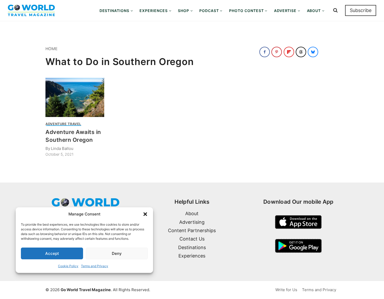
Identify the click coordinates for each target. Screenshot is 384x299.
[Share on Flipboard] (289, 52)
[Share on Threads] (301, 52)
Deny (117, 253)
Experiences (191, 256)
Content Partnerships (192, 230)
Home (51, 48)
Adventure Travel (63, 124)
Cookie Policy (68, 266)
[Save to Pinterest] (276, 52)
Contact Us (192, 239)
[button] (145, 214)
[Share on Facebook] (264, 52)
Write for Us (286, 289)
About (192, 213)
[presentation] (74, 97)
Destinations (192, 247)
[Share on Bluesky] (313, 52)
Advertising (192, 222)
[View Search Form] (335, 10)
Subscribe (360, 10)
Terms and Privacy (94, 266)
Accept (52, 253)
